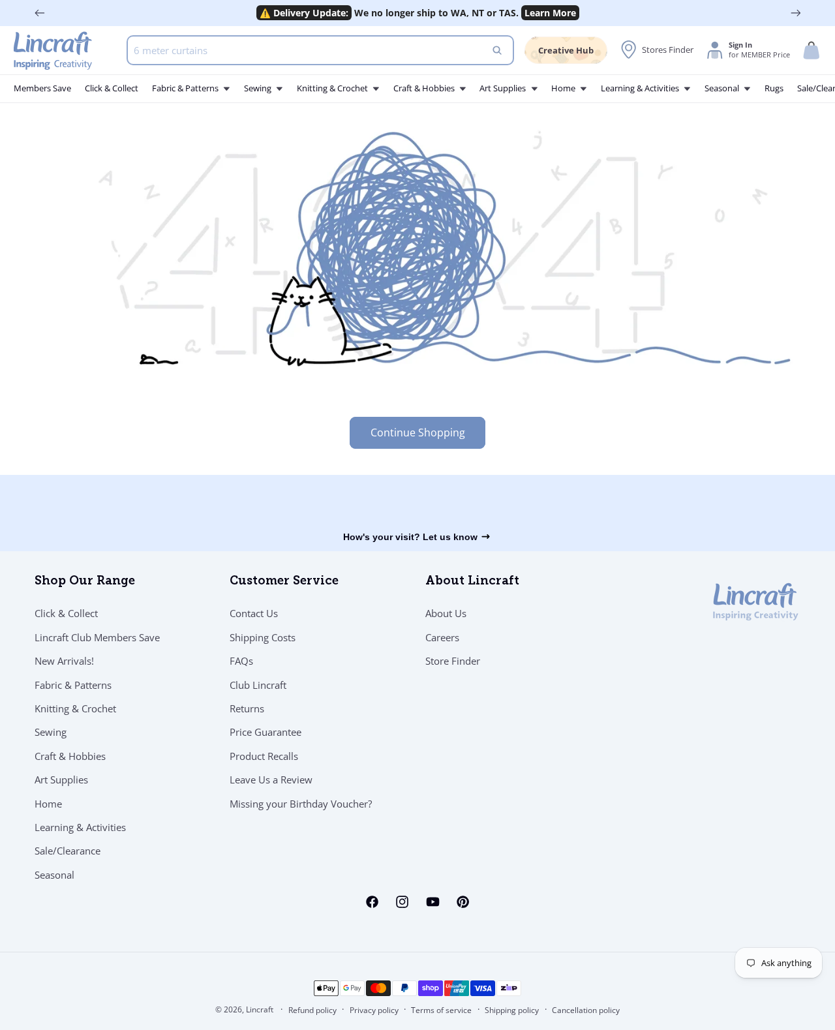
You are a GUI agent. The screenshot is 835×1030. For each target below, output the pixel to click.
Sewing (51, 731)
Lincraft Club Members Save (97, 637)
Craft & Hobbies (70, 756)
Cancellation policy (586, 1010)
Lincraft (259, 1009)
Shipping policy (512, 1010)
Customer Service (284, 582)
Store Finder (452, 660)
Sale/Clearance (67, 850)
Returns (247, 708)
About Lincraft (472, 582)
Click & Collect (66, 613)
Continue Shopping (418, 432)
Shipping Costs (263, 637)
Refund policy (312, 1010)
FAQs (241, 660)
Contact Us (254, 613)
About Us (445, 613)
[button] (811, 50)
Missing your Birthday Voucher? (301, 803)
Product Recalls (264, 756)
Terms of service (441, 1010)
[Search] (498, 50)
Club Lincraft (258, 684)
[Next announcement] (796, 13)
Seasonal (54, 874)
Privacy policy (374, 1010)
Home (48, 803)
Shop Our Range (85, 582)
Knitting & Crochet (75, 708)
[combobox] (320, 50)
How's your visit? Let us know (410, 537)
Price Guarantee (265, 731)
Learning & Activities (80, 827)
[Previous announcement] (40, 13)
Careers (442, 637)
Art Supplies (61, 779)
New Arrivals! (64, 660)
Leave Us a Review (271, 779)
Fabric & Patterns (73, 684)
